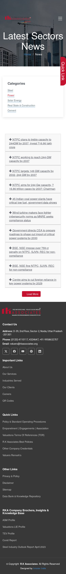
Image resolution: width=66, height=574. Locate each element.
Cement (12, 110)
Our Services (9, 373)
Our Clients (9, 387)
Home (27, 54)
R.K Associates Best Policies (18, 441)
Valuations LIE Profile (14, 526)
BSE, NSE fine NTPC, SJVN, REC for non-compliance (31, 267)
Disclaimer (8, 482)
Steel (10, 90)
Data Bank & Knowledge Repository (22, 496)
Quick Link (63, 71)
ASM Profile (9, 520)
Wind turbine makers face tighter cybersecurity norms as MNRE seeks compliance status (31, 216)
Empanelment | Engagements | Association (26, 428)
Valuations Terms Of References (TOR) (24, 435)
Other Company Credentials (17, 448)
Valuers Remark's (12, 455)
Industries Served (12, 380)
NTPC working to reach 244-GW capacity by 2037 (30, 159)
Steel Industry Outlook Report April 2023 (24, 547)
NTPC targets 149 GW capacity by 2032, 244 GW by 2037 (31, 173)
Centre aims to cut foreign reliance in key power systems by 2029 (32, 281)
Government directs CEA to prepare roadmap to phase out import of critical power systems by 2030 (32, 234)
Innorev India (39, 568)
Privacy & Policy (11, 476)
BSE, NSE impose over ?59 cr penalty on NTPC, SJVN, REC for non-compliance (32, 252)
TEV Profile (9, 533)
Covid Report (10, 540)
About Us (7, 367)
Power (11, 95)
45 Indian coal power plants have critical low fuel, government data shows (33, 201)
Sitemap (7, 489)
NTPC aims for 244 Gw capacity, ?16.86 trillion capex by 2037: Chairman (32, 187)
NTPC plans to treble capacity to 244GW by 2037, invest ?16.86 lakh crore (30, 143)
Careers (7, 394)
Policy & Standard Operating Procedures (24, 421)
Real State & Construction (21, 105)
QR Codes (8, 400)
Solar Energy (14, 100)
